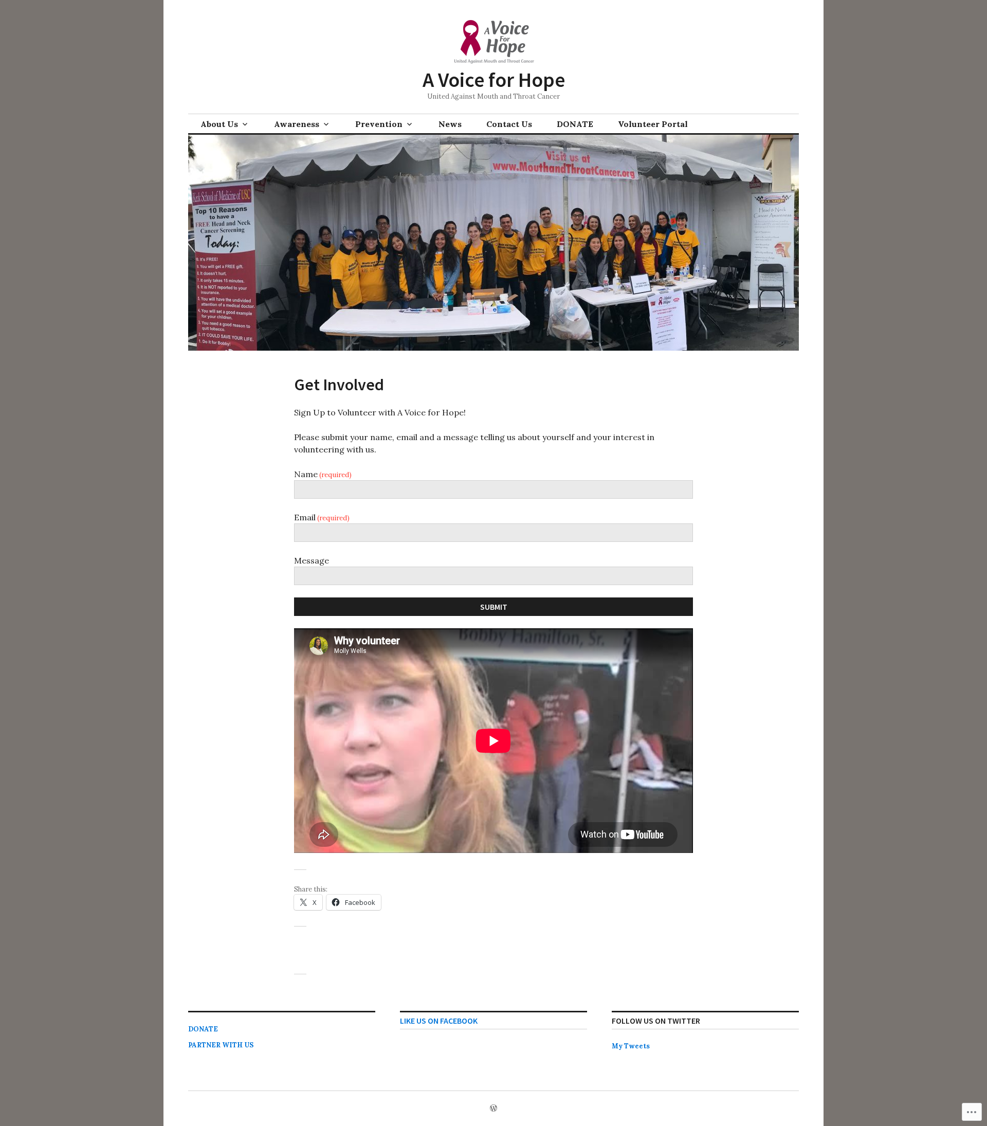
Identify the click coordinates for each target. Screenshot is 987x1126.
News (450, 124)
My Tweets (631, 1046)
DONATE (575, 124)
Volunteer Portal (653, 124)
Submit (493, 607)
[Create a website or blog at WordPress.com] (493, 1108)
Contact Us (509, 124)
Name (323, 474)
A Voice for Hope (494, 80)
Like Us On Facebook (439, 1020)
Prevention (379, 124)
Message (311, 560)
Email (322, 517)
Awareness (296, 124)
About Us (219, 124)
